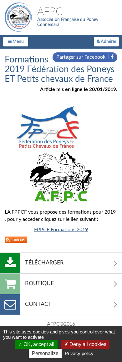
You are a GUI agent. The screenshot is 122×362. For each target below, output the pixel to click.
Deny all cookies (87, 344)
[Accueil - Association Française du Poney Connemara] (19, 17)
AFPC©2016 (61, 324)
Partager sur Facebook (81, 57)
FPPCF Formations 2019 (61, 229)
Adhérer (108, 42)
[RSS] (16, 239)
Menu (18, 42)
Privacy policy (79, 353)
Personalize (45, 353)
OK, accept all (38, 344)
